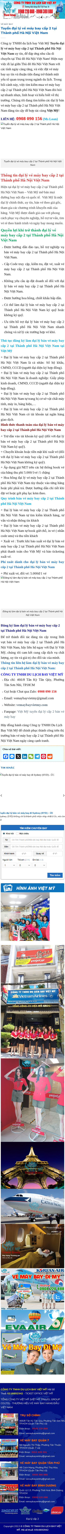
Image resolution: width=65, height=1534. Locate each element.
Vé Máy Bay (7, 24)
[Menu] (59, 9)
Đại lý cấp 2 (32, 1519)
